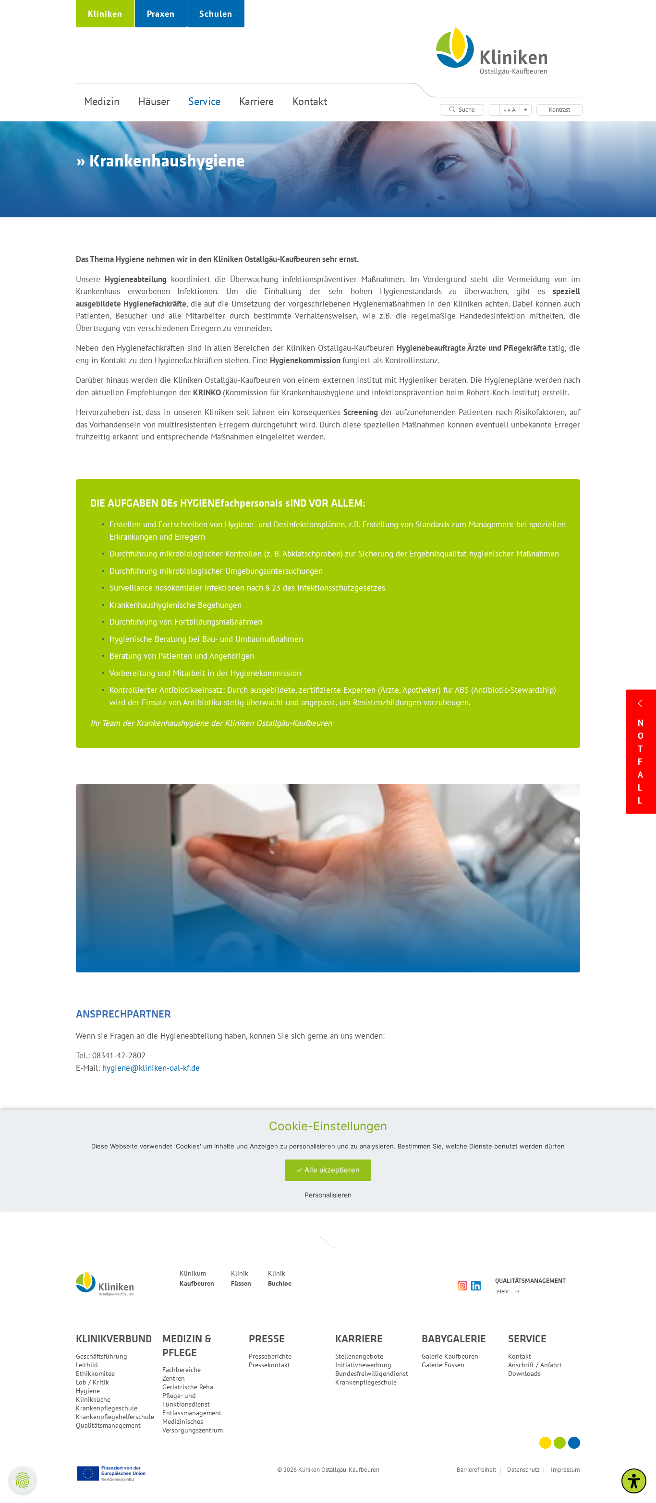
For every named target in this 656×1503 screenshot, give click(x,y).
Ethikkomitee (95, 1373)
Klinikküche (93, 1399)
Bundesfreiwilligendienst (371, 1373)
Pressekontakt (269, 1365)
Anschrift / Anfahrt (535, 1365)
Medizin (102, 101)
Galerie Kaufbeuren (450, 1356)
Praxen (161, 13)
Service (204, 101)
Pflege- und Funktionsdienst (186, 1399)
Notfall (641, 761)
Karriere (256, 101)
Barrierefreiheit (476, 1469)
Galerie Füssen (443, 1365)
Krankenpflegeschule (106, 1408)
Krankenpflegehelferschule (115, 1416)
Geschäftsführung (101, 1356)
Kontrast (559, 110)
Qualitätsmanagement (108, 1425)
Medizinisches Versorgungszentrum (192, 1425)
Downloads (524, 1373)
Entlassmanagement (191, 1412)
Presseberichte (270, 1356)
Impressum (565, 1469)
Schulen (215, 13)
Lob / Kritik (92, 1382)
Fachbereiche (181, 1369)
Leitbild (87, 1365)
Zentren (173, 1378)
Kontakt (309, 101)
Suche (466, 110)
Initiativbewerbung (363, 1365)
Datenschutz (523, 1469)
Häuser (154, 101)
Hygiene (88, 1390)
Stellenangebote (359, 1356)
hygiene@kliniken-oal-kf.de (151, 1068)
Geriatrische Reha (187, 1387)
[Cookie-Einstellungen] (23, 1480)
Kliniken (105, 13)
